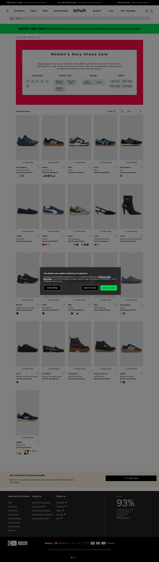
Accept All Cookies (108, 288)
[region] (80, 281)
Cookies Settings (52, 288)
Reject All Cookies (90, 288)
